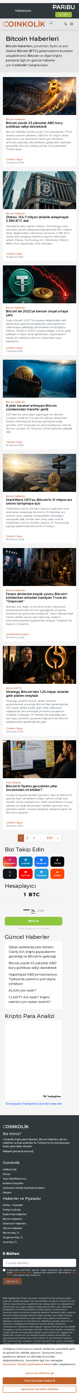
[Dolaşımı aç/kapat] (71, 24)
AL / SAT (63, 14)
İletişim (7, 1192)
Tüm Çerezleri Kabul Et (39, 1380)
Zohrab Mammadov (17, 634)
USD (40, 910)
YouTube (25, 875)
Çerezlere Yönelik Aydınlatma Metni (24, 1187)
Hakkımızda (9, 1169)
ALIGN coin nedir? (22, 990)
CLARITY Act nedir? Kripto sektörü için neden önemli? (30, 999)
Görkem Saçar (14, 159)
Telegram (41, 875)
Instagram (9, 863)
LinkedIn (25, 863)
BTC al (34, 921)
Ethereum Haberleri (14, 1223)
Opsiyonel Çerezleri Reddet (39, 1389)
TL (33, 910)
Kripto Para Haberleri (15, 1214)
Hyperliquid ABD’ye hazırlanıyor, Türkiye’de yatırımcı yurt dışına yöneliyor (33, 979)
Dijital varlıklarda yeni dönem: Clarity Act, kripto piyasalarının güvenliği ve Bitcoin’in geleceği (32, 951)
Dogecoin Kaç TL (13, 1237)
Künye (6, 1174)
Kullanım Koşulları (13, 1183)
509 (49, 838)
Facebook (41, 863)
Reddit (57, 875)
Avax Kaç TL (10, 1242)
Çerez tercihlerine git (39, 1373)
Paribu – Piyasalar (13, 1205)
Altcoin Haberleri (12, 1228)
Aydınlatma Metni (23, 1272)
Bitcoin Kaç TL (11, 1232)
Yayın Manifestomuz (14, 1178)
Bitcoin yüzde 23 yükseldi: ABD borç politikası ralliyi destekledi (33, 965)
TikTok (57, 863)
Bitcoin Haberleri (12, 1218)
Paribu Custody (12, 1209)
